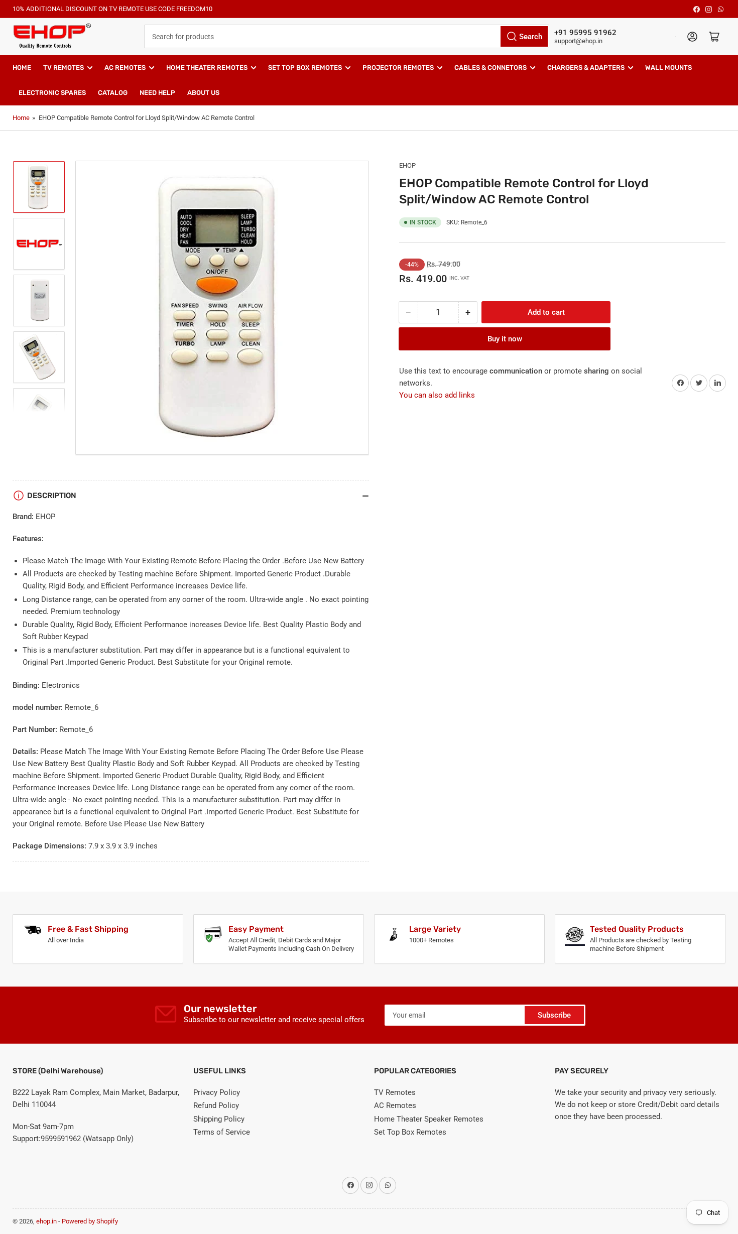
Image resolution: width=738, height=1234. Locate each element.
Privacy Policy (216, 1092)
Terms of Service (221, 1132)
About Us (203, 92)
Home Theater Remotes (207, 67)
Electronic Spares (52, 92)
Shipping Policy (218, 1119)
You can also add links (437, 395)
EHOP (407, 165)
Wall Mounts (668, 67)
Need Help (157, 92)
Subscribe (554, 1015)
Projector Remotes (398, 67)
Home (22, 67)
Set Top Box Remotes (305, 67)
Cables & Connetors (490, 67)
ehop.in (46, 1221)
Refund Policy (216, 1105)
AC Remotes (125, 67)
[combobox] (346, 36)
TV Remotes (63, 67)
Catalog (113, 92)
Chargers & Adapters (586, 67)
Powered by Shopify (90, 1221)
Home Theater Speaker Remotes (428, 1119)
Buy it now (504, 338)
